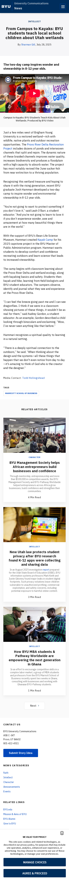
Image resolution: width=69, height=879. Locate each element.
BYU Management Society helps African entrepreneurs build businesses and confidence (34, 466)
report (46, 569)
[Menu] (63, 6)
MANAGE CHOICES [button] (34, 862)
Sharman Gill (28, 44)
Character (34, 457)
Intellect (34, 21)
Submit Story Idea (20, 753)
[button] (62, 833)
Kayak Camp (45, 239)
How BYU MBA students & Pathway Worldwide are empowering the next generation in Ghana (34, 657)
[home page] (6, 6)
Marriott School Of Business (21, 393)
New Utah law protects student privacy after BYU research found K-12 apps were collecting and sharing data (34, 558)
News (18, 8)
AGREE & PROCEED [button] (34, 873)
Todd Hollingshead (33, 377)
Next (33, 705)
